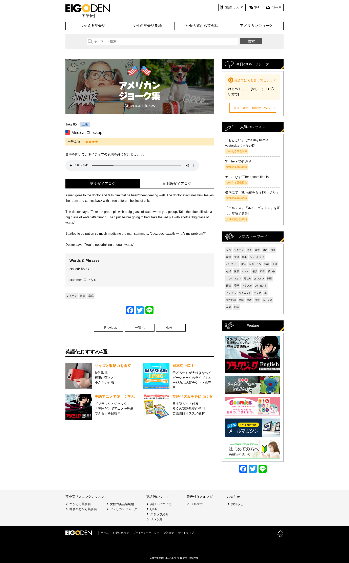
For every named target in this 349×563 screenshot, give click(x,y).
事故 (249, 299)
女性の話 (231, 299)
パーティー (232, 264)
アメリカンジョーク (256, 26)
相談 (254, 271)
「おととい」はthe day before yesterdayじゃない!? (246, 142)
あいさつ (259, 278)
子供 (274, 264)
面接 (228, 285)
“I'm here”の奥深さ (238, 161)
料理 (262, 271)
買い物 (271, 271)
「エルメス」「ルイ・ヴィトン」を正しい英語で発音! (252, 210)
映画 (269, 278)
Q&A (257, 7)
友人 (243, 264)
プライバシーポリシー (146, 532)
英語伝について (234, 7)
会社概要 (168, 532)
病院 (91, 295)
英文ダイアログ (102, 184)
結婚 (228, 271)
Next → (170, 327)
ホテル (245, 271)
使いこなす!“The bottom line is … (249, 177)
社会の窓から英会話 (201, 26)
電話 (257, 249)
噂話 (257, 299)
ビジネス (231, 292)
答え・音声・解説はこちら (252, 108)
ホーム (105, 532)
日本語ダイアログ (176, 184)
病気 (266, 264)
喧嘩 (236, 285)
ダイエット (245, 292)
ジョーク (71, 295)
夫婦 (236, 257)
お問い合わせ (121, 532)
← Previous (108, 327)
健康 (82, 295)
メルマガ (275, 7)
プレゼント (261, 285)
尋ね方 (247, 278)
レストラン (255, 264)
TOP (280, 536)
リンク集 (156, 519)
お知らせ (237, 504)
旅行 (265, 249)
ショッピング (257, 257)
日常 (228, 249)
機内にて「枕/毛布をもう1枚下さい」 (252, 192)
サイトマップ (186, 532)
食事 (244, 257)
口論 (236, 307)
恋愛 (228, 307)
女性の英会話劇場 (147, 26)
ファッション (233, 278)
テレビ (257, 292)
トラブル (247, 285)
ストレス (267, 299)
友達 (228, 257)
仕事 (249, 249)
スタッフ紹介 (159, 514)
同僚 (272, 249)
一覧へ (140, 327)
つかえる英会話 (92, 26)
